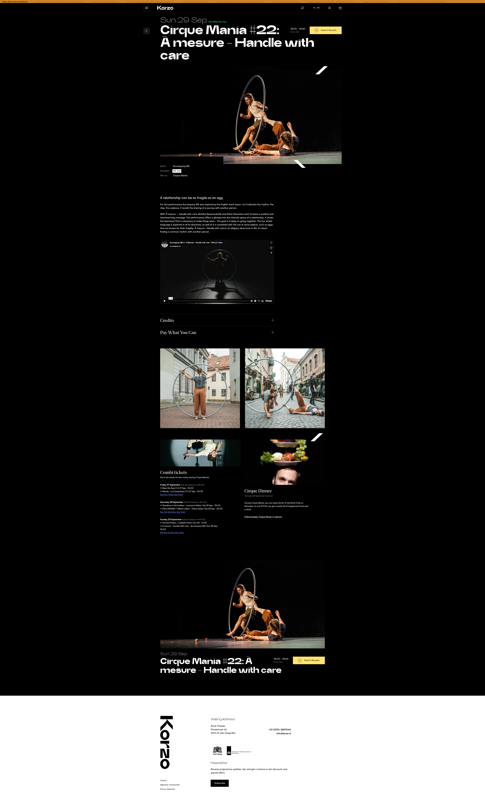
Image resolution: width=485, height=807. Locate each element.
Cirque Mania (180, 176)
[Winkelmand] (340, 7)
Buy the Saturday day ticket (172, 512)
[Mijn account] (329, 8)
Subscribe (219, 783)
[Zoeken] (303, 8)
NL (314, 8)
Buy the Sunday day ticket (172, 533)
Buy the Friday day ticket (171, 495)
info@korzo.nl (283, 733)
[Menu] (146, 8)
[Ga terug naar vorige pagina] (146, 31)
